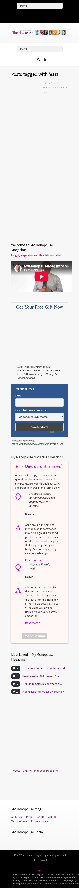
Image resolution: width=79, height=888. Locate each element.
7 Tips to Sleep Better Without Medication (45, 668)
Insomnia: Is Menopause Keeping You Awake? (45, 691)
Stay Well (21, 150)
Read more (22, 212)
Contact (53, 817)
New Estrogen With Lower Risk (40, 676)
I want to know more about (31, 410)
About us (16, 817)
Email (18, 396)
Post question (34, 636)
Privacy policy (39, 821)
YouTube (45, 15)
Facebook (33, 15)
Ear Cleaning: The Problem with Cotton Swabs (39, 158)
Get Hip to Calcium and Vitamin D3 (42, 684)
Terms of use (19, 821)
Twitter (39, 15)
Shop (40, 817)
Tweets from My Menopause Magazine (34, 770)
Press (29, 817)
